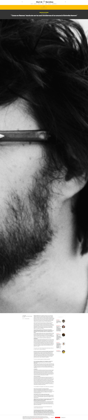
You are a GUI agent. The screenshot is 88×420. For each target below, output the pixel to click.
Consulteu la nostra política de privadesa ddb (37, 418)
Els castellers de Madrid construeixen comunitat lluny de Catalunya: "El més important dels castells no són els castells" (58, 328)
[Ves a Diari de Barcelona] (44, 2)
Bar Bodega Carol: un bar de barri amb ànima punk (58, 322)
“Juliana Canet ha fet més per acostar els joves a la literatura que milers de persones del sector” (58, 337)
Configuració (52, 417)
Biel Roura (24, 315)
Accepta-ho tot (57, 417)
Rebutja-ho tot (63, 417)
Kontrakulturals (58, 351)
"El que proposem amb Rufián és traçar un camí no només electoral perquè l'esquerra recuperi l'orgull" (58, 345)
